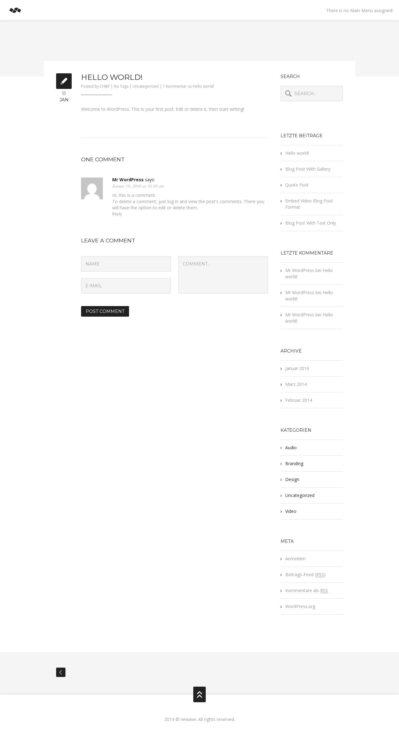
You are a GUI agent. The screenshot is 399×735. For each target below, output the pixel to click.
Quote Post (297, 185)
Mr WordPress (128, 180)
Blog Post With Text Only (310, 223)
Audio (291, 447)
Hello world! (297, 153)
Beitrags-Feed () (305, 574)
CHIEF (105, 86)
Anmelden (295, 559)
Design (292, 479)
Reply (117, 214)
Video (290, 511)
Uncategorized (145, 86)
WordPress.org (300, 606)
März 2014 (296, 384)
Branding (294, 463)
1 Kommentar (188, 86)
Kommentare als (306, 590)
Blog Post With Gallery (307, 169)
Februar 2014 (298, 400)
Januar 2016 (297, 368)
